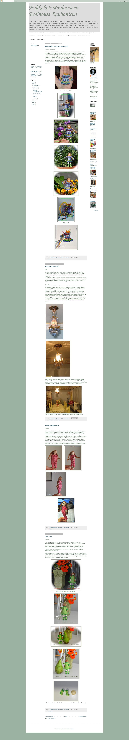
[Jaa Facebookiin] (76, 257)
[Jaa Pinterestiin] (77, 257)
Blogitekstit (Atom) (51, 718)
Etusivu (65, 716)
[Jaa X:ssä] (74, 257)
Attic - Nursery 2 (40, 35)
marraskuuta (36, 85)
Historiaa (32, 66)
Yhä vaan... (49, 537)
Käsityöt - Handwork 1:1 (71, 35)
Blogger (72, 728)
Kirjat (36, 68)
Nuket (32, 73)
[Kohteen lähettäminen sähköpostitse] (72, 257)
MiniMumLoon (93, 178)
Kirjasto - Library (85, 32)
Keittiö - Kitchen (53, 32)
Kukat (40, 68)
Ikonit (36, 67)
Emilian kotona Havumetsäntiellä (93, 190)
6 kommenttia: (67, 709)
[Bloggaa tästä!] (73, 257)
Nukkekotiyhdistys (40, 39)
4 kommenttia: (67, 257)
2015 (33, 102)
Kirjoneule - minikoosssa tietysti (56, 46)
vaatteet (39, 75)
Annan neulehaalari (52, 425)
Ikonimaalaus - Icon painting (83, 35)
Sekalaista (33, 74)
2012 (33, 104)
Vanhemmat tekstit (82, 716)
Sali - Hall (92, 32)
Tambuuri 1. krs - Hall (44, 32)
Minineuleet (51, 529)
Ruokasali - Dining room (63, 32)
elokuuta (35, 98)
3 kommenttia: (67, 527)
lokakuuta (35, 87)
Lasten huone (32, 35)
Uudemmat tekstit (49, 716)
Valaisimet (32, 76)
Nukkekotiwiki (32, 39)
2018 (33, 83)
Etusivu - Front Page (34, 32)
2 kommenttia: (67, 418)
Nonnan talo (92, 201)
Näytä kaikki (96, 210)
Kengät (32, 68)
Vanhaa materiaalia (52, 267)
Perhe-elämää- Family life (51, 35)
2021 (33, 82)
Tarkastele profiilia (93, 98)
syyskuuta (35, 88)
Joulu (40, 67)
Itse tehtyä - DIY (61, 35)
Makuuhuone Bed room (75, 32)
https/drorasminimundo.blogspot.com (93, 163)
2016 (33, 101)
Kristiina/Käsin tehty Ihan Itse (94, 76)
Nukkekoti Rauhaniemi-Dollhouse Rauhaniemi (54, 11)
